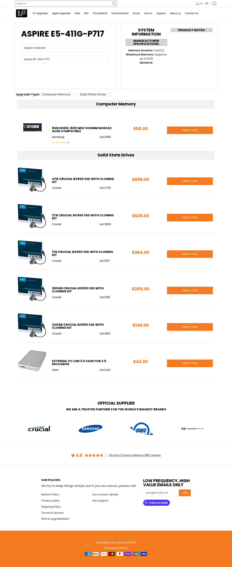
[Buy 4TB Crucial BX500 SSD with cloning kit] (32, 179)
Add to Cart (190, 181)
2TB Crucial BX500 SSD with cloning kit (83, 216)
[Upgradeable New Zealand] (22, 13)
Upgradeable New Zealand (111, 542)
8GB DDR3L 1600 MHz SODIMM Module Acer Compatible (82, 129)
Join (185, 493)
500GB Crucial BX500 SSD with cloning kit (78, 289)
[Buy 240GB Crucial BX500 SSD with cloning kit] (32, 325)
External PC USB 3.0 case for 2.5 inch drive (79, 362)
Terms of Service (52, 513)
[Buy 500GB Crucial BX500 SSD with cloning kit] (32, 288)
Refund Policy (50, 494)
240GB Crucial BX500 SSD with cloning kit (78, 326)
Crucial (56, 188)
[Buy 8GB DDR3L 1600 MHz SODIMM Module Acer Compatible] (32, 128)
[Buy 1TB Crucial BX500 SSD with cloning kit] (32, 252)
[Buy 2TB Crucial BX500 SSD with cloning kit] (32, 215)
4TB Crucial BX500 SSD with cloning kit (83, 180)
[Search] (114, 3)
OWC (55, 370)
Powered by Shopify (116, 548)
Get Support (100, 501)
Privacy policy (50, 501)
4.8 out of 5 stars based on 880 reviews (135, 455)
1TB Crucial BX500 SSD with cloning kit (82, 253)
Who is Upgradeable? (55, 519)
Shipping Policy (51, 507)
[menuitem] (202, 3)
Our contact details (105, 494)
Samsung (58, 137)
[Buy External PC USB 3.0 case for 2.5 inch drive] (32, 361)
